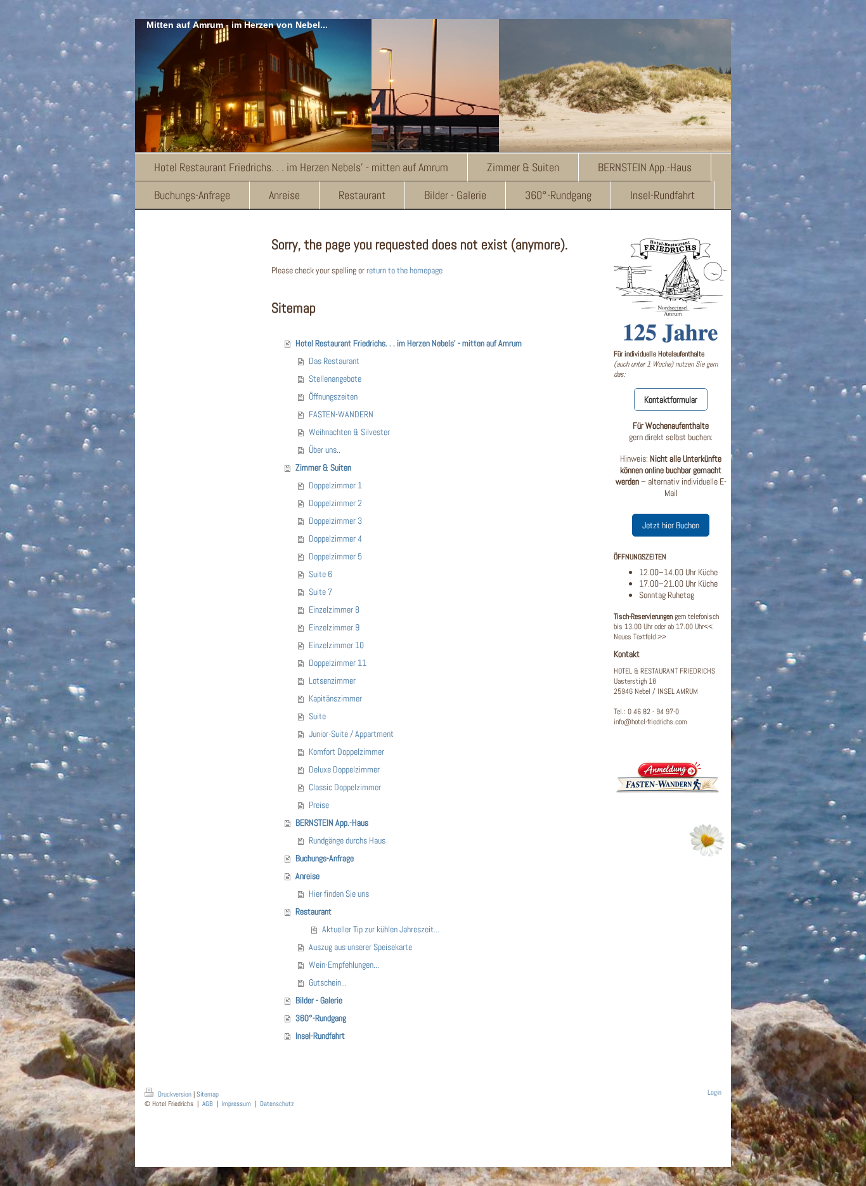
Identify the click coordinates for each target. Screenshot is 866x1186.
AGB (207, 1103)
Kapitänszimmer (335, 698)
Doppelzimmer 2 (335, 503)
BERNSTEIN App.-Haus (331, 822)
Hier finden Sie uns (339, 893)
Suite (317, 716)
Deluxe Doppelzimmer (344, 769)
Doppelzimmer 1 (335, 485)
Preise (319, 805)
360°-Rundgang (320, 1018)
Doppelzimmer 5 (335, 556)
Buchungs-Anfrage (324, 858)
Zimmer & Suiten (323, 467)
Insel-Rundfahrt (320, 1035)
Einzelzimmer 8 (334, 609)
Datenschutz (277, 1103)
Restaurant (313, 911)
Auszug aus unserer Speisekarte (360, 947)
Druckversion (174, 1094)
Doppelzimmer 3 (335, 520)
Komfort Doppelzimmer (346, 751)
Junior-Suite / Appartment (351, 734)
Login (714, 1092)
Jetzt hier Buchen (670, 525)
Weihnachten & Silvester (349, 432)
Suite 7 (320, 591)
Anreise (307, 876)
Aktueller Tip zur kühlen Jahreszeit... (380, 929)
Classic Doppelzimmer (345, 787)
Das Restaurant (334, 361)
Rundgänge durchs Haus (347, 840)
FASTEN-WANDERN (341, 414)
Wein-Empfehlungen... (344, 964)
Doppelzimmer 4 (335, 538)
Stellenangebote (335, 378)
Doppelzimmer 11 (337, 662)
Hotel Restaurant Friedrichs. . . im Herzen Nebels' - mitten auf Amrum (408, 343)
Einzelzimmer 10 (336, 645)
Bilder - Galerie (318, 1000)
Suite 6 (320, 574)
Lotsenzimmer (332, 680)
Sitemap (208, 1094)
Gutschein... (328, 982)
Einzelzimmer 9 (334, 627)
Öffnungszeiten (333, 396)
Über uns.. (324, 449)
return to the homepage (404, 270)
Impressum (236, 1103)
